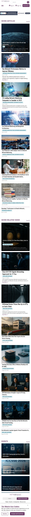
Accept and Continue (17, 514)
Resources (23, 502)
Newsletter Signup (22, 498)
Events (11, 502)
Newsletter (26, 5)
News (6, 502)
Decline (5, 514)
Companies (16, 502)
